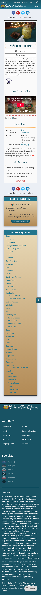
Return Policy (26, 439)
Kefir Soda (10, 287)
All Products (7, 427)
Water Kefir (10, 365)
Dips (7, 267)
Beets (8, 236)
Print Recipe (21, 51)
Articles (5, 431)
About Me (25, 427)
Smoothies (10, 336)
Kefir (22, 130)
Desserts (9, 264)
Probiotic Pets (11, 327)
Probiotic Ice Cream (13, 324)
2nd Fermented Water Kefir (18, 368)
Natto (8, 311)
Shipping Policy (8, 444)
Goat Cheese (12, 320)
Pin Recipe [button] (21, 55)
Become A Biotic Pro (29, 431)
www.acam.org (7, 558)
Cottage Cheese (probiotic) (16, 246)
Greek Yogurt (12, 377)
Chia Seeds (25, 132)
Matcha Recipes (12, 302)
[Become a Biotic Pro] (12, 204)
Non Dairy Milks (11, 315)
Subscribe (25, 444)
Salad (8, 330)
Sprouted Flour (11, 349)
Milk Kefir (9, 305)
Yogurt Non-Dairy (14, 389)
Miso (8, 308)
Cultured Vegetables (13, 249)
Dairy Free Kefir (11, 261)
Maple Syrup (25, 145)
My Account (26, 435)
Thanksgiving (11, 359)
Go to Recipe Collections (19, 221)
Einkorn (8, 274)
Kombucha (10, 293)
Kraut (10, 255)
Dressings (10, 271)
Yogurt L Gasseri (14, 383)
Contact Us (6, 435)
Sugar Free (10, 356)
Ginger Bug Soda (12, 280)
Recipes (6, 439)
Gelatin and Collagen (13, 277)
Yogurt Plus (12, 393)
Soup (8, 343)
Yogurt (8, 371)
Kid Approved (11, 290)
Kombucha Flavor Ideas (16, 299)
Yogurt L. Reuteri (14, 386)
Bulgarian (11, 373)
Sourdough (10, 346)
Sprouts (9, 352)
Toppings (9, 362)
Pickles (10, 258)
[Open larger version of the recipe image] (20, 32)
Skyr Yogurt (10, 333)
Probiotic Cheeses (13, 318)
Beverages (10, 239)
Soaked (8, 340)
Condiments (10, 242)
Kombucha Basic (14, 295)
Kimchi (10, 251)
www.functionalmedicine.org (28, 558)
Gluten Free (10, 283)
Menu (37, 7)
